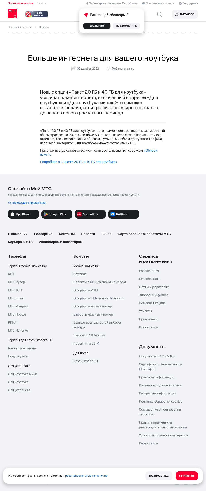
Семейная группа (152, 303)
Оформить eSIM (85, 290)
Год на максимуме (22, 348)
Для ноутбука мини (22, 374)
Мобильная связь (123, 69)
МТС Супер (16, 282)
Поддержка (43, 233)
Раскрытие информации (157, 393)
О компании (18, 233)
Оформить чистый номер (92, 306)
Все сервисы (148, 327)
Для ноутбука (18, 382)
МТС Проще (17, 314)
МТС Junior (16, 298)
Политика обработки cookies (160, 401)
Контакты (67, 233)
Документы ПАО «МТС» (157, 356)
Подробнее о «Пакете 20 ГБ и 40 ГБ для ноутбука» (78, 162)
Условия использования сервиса (163, 435)
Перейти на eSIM (86, 343)
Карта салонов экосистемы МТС (144, 233)
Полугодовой (18, 356)
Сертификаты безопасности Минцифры (160, 367)
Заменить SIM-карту (89, 335)
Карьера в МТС (20, 242)
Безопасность (149, 279)
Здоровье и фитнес (153, 295)
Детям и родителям (154, 287)
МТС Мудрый (18, 306)
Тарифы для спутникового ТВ (30, 340)
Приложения (148, 319)
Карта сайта (148, 443)
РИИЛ (12, 322)
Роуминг (79, 274)
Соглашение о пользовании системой (160, 412)
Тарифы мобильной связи (27, 266)
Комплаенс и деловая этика (160, 385)
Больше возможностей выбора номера (97, 325)
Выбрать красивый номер (93, 314)
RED (11, 274)
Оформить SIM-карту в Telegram (98, 298)
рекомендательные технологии (86, 476)
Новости (88, 233)
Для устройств (19, 366)
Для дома (80, 353)
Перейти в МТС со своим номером (99, 282)
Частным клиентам (20, 3)
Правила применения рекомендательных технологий (163, 425)
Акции (106, 233)
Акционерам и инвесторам (60, 242)
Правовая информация (156, 377)
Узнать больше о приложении (27, 203)
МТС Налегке (18, 330)
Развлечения (149, 271)
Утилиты (145, 311)
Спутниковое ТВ (85, 361)
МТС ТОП (15, 290)
